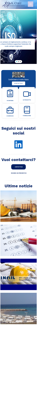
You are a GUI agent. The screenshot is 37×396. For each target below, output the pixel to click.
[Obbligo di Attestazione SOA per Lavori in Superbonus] (18, 206)
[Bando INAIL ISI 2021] (18, 274)
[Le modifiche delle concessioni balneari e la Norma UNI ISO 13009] (18, 308)
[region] (18, 37)
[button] (16, 61)
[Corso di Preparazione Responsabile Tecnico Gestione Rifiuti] (18, 240)
